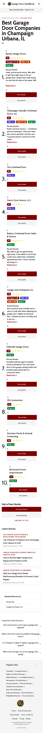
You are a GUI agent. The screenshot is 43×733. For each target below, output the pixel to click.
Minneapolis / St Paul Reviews (16, 680)
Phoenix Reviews (26, 683)
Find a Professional (24, 711)
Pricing (22, 719)
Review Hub (10, 602)
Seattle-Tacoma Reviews (14, 687)
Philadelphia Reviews (13, 696)
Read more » (11, 86)
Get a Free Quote (21, 509)
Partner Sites (22, 727)
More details (21, 95)
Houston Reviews (12, 683)
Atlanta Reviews (11, 677)
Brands (28, 719)
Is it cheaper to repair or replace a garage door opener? (21, 644)
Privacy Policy (14, 715)
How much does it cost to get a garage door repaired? (20, 626)
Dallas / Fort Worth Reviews (15, 674)
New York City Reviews (13, 690)
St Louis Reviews (28, 696)
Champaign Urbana (26, 18)
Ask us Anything (21, 515)
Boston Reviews (27, 693)
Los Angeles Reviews (26, 677)
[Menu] (4, 4)
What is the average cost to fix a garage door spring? (20, 653)
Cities (17, 18)
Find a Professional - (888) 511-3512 (21, 10)
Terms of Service (27, 715)
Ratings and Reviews (8, 18)
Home (14, 711)
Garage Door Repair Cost (14, 607)
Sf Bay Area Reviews (13, 693)
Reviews (15, 719)
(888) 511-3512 (23, 520)
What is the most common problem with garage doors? (20, 635)
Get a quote (21, 100)
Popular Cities (12, 665)
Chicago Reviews (20, 671)
